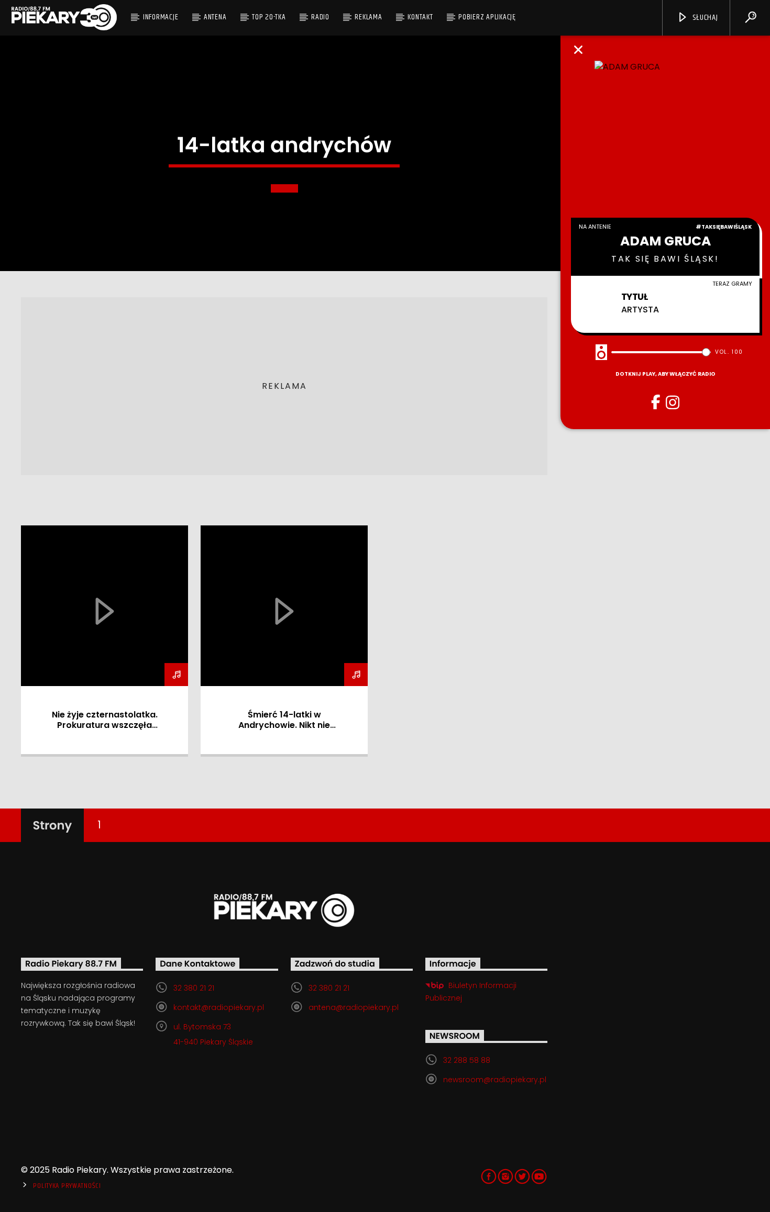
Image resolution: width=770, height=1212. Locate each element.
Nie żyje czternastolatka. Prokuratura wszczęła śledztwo (105, 725)
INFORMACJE (161, 17)
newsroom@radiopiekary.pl (494, 1079)
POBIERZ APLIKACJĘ (487, 17)
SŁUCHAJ (704, 17)
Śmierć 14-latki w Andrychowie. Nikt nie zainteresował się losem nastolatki (284, 730)
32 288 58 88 (466, 1060)
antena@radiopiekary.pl (354, 1007)
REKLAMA (368, 17)
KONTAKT (420, 17)
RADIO (320, 17)
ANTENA (215, 17)
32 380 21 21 (193, 988)
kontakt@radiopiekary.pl (218, 1007)
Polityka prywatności (67, 1186)
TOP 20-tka (269, 17)
